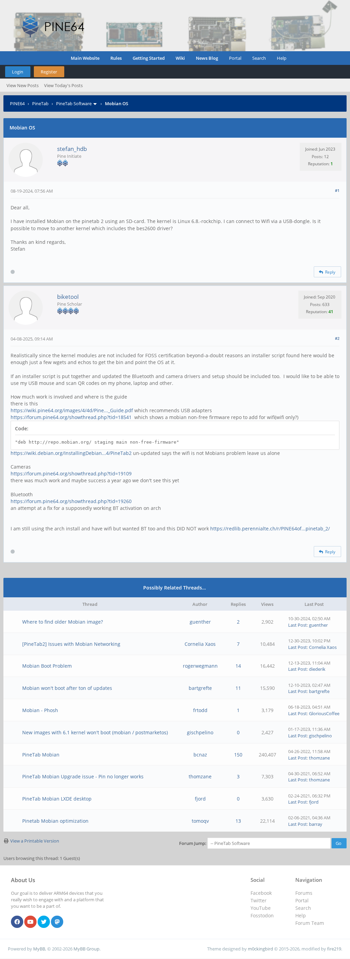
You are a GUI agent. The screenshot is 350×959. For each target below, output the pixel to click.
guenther (200, 622)
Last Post (297, 625)
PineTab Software (74, 103)
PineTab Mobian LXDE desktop (57, 798)
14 (238, 666)
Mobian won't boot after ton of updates (67, 688)
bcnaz (200, 754)
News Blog (207, 58)
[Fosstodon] (57, 922)
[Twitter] (44, 922)
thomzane (319, 758)
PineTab (40, 103)
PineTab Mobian (40, 754)
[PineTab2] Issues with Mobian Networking (71, 644)
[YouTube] (30, 922)
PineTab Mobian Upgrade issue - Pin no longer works (83, 776)
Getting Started (149, 58)
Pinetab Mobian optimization (55, 821)
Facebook (261, 893)
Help (281, 58)
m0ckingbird (260, 949)
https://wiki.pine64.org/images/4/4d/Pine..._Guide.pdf (72, 410)
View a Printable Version (34, 841)
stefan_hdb (72, 149)
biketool (68, 297)
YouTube (261, 908)
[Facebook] (17, 922)
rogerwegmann (200, 666)
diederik (317, 669)
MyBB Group (86, 949)
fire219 (334, 949)
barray (315, 824)
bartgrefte (200, 688)
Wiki (180, 58)
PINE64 (17, 103)
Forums (303, 893)
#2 (337, 338)
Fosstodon (262, 915)
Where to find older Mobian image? (62, 622)
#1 (337, 190)
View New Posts (22, 85)
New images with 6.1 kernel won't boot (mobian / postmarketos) (95, 732)
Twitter (259, 900)
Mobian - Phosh (40, 710)
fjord (200, 798)
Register (49, 72)
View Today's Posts (63, 85)
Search (259, 58)
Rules (116, 58)
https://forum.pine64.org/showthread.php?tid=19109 (71, 473)
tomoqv (200, 821)
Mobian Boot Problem (47, 666)
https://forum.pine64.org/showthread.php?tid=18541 (71, 417)
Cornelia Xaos (200, 644)
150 (238, 754)
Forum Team (309, 923)
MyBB (39, 949)
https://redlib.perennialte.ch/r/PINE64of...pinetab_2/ (270, 528)
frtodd (200, 710)
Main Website (85, 58)
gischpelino (200, 732)
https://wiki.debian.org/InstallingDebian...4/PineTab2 (71, 453)
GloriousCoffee (324, 713)
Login (17, 72)
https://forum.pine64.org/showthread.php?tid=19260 (71, 501)
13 (238, 821)
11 (238, 688)
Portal (235, 58)
